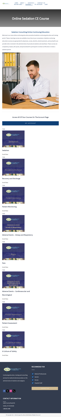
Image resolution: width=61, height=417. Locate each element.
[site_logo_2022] (6, 2)
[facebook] (4, 391)
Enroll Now (5, 154)
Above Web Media (27, 415)
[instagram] (11, 391)
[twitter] (7, 391)
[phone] (14, 391)
